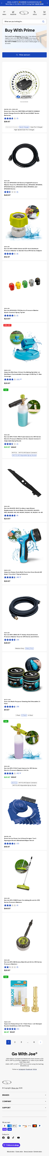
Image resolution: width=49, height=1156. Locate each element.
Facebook (29, 1069)
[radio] (11, 127)
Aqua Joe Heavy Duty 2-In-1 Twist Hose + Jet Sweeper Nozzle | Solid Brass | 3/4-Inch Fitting (23, 1025)
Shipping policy (38, 1151)
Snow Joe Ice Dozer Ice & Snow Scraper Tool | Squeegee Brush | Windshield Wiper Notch (20, 839)
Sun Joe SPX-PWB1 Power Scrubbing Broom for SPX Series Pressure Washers (22, 901)
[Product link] (24, 97)
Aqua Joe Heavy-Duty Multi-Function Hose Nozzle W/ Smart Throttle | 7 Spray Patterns (23, 573)
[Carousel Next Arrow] (47, 3)
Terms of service (28, 1151)
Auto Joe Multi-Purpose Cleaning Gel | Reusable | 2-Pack (22, 702)
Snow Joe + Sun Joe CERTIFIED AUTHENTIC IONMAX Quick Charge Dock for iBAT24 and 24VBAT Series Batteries (22, 113)
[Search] (44, 21)
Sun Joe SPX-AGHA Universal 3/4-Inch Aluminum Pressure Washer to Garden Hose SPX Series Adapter (23, 250)
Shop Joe (15, 1088)
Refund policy (11, 1151)
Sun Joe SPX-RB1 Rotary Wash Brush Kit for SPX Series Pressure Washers (23, 963)
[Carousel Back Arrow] (2, 3)
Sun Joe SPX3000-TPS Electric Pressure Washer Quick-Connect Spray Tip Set (21, 311)
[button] (4, 12)
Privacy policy (19, 1151)
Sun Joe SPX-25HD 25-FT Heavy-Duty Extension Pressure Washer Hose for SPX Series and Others (21, 636)
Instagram (22, 1069)
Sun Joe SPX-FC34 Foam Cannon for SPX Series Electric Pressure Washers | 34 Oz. (20, 769)
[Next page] (40, 1042)
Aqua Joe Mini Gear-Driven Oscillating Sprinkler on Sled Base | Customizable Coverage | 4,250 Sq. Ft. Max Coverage (23, 374)
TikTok (35, 1069)
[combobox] (24, 21)
